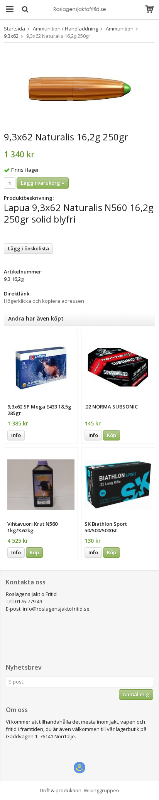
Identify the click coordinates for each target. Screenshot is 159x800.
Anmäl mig (136, 694)
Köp (111, 435)
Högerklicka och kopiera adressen (44, 300)
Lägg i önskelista (28, 248)
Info (16, 435)
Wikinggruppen (101, 790)
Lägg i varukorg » (42, 182)
